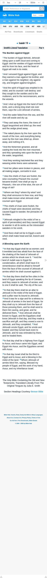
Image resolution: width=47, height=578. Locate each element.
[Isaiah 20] (44, 265)
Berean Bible (37, 391)
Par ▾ (41, 48)
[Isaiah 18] (3, 265)
